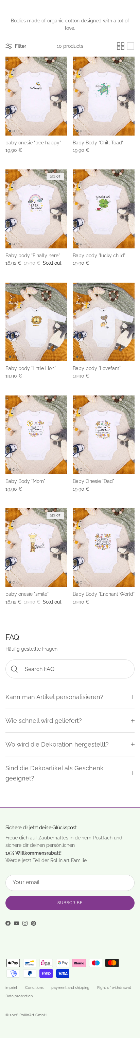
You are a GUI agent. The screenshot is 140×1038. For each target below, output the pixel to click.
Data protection (19, 996)
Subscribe (70, 902)
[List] (130, 46)
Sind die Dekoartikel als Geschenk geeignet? (54, 773)
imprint (11, 987)
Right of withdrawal (114, 987)
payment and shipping (70, 987)
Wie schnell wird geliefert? (43, 720)
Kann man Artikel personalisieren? (54, 696)
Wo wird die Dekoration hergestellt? (57, 744)
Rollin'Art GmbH (33, 1015)
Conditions (34, 987)
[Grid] (121, 46)
